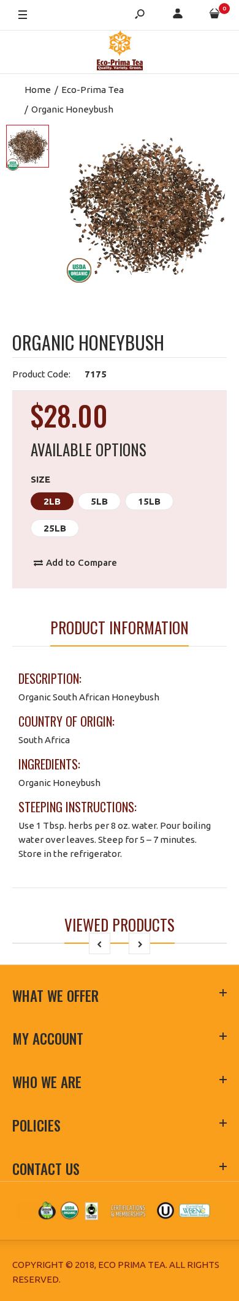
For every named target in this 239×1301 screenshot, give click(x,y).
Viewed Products (119, 924)
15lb (149, 501)
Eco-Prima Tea (92, 89)
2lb (52, 501)
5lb (99, 501)
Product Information (119, 627)
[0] (214, 15)
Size (40, 479)
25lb (55, 528)
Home (38, 89)
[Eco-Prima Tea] (120, 52)
